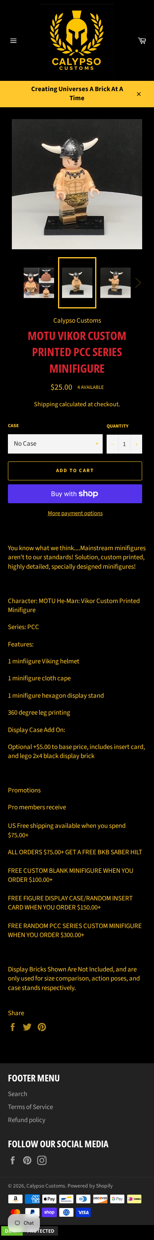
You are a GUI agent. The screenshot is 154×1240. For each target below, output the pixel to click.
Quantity (117, 426)
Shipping (46, 404)
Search (17, 1094)
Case (13, 426)
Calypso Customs (45, 1186)
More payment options (75, 513)
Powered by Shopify (90, 1186)
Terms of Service (30, 1107)
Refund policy (26, 1120)
